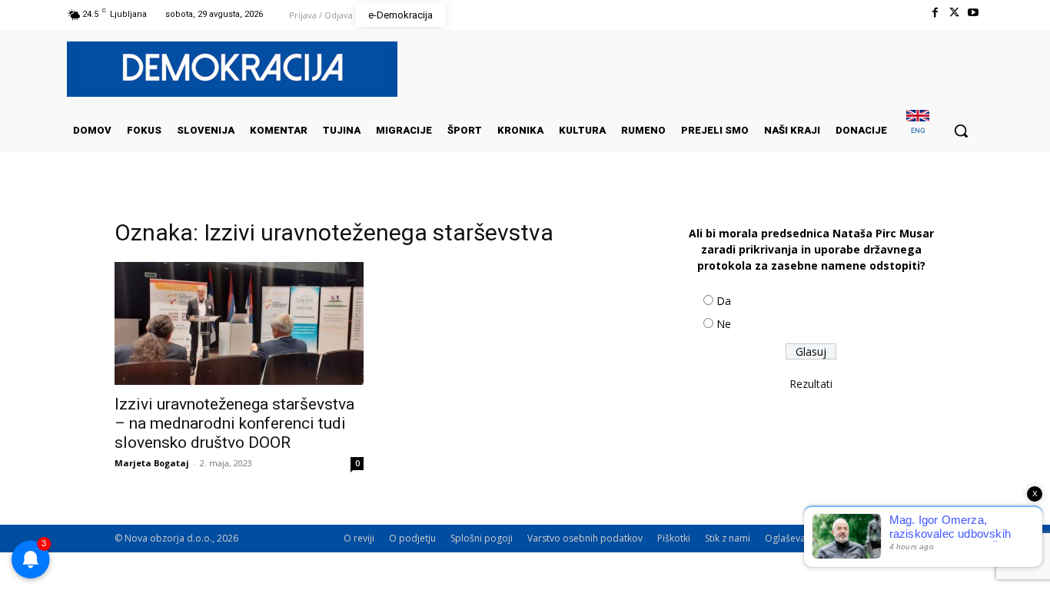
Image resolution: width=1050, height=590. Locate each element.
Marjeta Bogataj (152, 463)
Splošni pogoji (481, 538)
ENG (918, 130)
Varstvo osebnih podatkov (585, 538)
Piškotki (673, 538)
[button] (961, 130)
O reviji (359, 538)
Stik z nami (727, 538)
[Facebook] (934, 12)
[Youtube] (973, 12)
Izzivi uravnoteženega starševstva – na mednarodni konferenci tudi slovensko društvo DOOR (234, 423)
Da (723, 300)
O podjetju (412, 538)
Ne (723, 324)
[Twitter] (954, 12)
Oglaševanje (792, 538)
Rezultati (810, 383)
